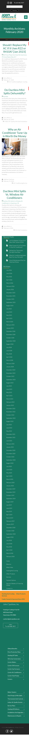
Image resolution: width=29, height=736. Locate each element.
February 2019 (10, 521)
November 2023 (10, 373)
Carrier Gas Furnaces (14, 669)
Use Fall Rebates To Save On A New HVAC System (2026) (17, 241)
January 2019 (10, 524)
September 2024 (10, 341)
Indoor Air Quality (10, 121)
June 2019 (9, 508)
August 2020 (9, 463)
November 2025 (10, 296)
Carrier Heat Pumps (13, 676)
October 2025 (10, 299)
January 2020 (10, 486)
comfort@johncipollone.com (11, 619)
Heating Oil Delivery (13, 709)
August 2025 (9, 305)
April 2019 (9, 514)
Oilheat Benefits (12, 648)
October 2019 (10, 495)
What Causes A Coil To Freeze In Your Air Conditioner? (17, 246)
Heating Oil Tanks (13, 655)
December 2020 (10, 450)
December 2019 (10, 489)
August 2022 (9, 421)
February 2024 (10, 363)
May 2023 (9, 392)
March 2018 (9, 553)
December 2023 (10, 370)
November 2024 (10, 334)
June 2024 (9, 350)
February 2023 (10, 402)
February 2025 (10, 325)
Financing (14, 10)
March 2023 (9, 399)
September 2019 (10, 498)
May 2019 (9, 511)
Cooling (25, 82)
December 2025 (10, 292)
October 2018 (10, 531)
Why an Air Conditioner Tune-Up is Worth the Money (14, 133)
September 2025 (10, 302)
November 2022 (10, 411)
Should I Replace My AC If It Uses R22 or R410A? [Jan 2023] (14, 48)
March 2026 (9, 283)
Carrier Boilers (12, 662)
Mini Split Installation (21, 121)
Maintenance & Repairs (14, 716)
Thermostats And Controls (15, 699)
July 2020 (9, 466)
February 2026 (10, 286)
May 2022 (9, 431)
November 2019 (10, 492)
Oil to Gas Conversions (14, 659)
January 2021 (10, 447)
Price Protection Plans (14, 652)
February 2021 (10, 444)
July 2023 (9, 386)
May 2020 (9, 473)
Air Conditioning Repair (15, 82)
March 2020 (9, 479)
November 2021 (10, 437)
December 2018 (10, 527)
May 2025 (9, 315)
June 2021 (9, 440)
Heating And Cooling (12, 570)
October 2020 (10, 457)
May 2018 (9, 547)
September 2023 (10, 379)
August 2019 (9, 502)
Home (8, 39)
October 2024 (10, 338)
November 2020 (10, 453)
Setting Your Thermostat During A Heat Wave (16, 251)
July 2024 (9, 347)
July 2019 (9, 505)
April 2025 (9, 318)
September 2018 (10, 534)
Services (8, 577)
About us (8, 564)
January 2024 (10, 366)
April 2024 (9, 357)
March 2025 (9, 321)
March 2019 (9, 518)
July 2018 (9, 540)
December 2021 (10, 434)
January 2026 (10, 289)
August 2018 (9, 537)
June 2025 (9, 312)
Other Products (10, 574)
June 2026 (9, 273)
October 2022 (10, 415)
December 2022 (10, 408)
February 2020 (10, 482)
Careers (10, 679)
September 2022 (10, 418)
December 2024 (10, 331)
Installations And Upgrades (15, 712)
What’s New (9, 567)
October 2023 (10, 376)
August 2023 (9, 383)
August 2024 (9, 344)
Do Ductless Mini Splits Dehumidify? (14, 91)
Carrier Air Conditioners (14, 672)
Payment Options (11, 580)
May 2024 (9, 354)
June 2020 (9, 469)
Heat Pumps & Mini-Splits (15, 695)
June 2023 (9, 389)
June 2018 (9, 543)
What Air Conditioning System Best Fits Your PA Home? (17, 256)
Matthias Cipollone (8, 179)
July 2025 (9, 309)
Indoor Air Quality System (15, 702)
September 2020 (10, 460)
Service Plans (11, 705)
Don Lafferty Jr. (7, 78)
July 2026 (9, 270)
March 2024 (9, 360)
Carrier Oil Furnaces (13, 665)
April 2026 (9, 280)
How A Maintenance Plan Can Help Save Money (17, 261)
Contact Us (9, 588)
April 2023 (9, 395)
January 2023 (10, 405)
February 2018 (10, 556)
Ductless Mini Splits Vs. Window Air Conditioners (14, 194)
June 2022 (9, 428)
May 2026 (9, 276)
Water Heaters (12, 692)
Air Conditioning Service (20, 183)
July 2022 (9, 424)
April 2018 (9, 550)
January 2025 (10, 328)
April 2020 (9, 476)
